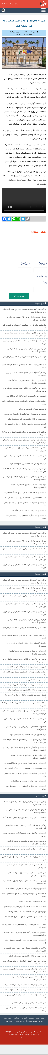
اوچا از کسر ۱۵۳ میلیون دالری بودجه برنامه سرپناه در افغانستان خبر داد (27, 486)
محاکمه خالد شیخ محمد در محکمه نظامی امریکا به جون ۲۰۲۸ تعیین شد (24, 434)
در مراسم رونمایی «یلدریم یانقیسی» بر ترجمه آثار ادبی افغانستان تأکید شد (26, 350)
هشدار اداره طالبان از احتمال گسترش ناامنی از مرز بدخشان (25, 414)
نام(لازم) (43, 263)
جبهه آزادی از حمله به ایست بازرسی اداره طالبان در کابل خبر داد (24, 358)
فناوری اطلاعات (32, 1021)
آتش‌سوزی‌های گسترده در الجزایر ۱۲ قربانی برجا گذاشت (26, 396)
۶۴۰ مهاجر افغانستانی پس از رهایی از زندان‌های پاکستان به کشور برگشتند (25, 449)
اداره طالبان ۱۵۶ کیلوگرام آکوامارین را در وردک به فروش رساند (26, 517)
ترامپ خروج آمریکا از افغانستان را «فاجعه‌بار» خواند (27, 463)
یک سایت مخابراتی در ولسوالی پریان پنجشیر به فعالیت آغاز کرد (24, 327)
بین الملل (16, 1018)
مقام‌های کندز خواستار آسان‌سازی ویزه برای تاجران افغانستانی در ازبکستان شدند (24, 441)
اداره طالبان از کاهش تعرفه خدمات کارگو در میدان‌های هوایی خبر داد (24, 342)
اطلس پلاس (8, 1021)
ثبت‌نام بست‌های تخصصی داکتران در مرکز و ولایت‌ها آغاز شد (25, 426)
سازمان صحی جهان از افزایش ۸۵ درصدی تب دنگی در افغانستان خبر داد (26, 319)
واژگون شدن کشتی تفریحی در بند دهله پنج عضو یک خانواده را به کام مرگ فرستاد (24, 311)
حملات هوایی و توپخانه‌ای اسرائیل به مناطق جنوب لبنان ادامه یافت (24, 403)
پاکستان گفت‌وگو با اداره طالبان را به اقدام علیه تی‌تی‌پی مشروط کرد (26, 374)
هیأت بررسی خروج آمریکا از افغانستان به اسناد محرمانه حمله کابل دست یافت (24, 470)
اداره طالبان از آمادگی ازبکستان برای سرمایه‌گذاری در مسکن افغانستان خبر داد (24, 478)
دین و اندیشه (7, 1018)
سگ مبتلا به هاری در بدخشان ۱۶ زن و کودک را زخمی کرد (25, 497)
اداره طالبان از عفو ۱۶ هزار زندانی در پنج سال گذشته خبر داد (25, 492)
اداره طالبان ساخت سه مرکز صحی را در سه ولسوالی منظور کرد (25, 457)
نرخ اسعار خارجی (20, 1021)
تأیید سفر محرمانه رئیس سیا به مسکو (32, 409)
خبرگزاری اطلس (43, 4)
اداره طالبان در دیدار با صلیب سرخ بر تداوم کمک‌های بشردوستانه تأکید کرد (27, 382)
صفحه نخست (40, 1018)
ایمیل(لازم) (26, 263)
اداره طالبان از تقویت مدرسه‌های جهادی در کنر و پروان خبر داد (25, 504)
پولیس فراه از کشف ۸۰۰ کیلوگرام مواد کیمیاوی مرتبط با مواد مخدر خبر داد (24, 390)
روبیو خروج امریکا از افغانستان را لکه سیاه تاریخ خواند (27, 419)
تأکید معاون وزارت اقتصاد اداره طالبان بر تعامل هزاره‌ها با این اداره (24, 366)
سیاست (31, 1018)
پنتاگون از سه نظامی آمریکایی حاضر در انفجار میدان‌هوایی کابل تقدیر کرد (25, 334)
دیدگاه (41, 1021)
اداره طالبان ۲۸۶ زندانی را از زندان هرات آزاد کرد (28, 510)
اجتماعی (24, 1018)
